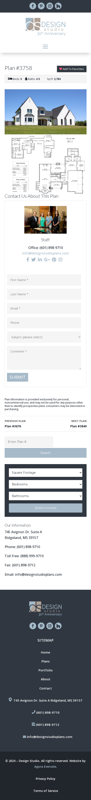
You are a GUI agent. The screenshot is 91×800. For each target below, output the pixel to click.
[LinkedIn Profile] (40, 259)
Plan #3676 (15, 423)
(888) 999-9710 (32, 556)
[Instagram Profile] (60, 259)
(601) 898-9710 (28, 546)
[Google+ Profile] (47, 259)
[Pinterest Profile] (54, 259)
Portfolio (46, 670)
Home (45, 652)
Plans (45, 661)
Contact (45, 688)
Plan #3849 (78, 423)
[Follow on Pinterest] (41, 6)
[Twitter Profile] (33, 259)
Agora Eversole (45, 766)
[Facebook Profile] (27, 259)
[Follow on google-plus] (58, 6)
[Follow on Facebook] (32, 6)
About (45, 679)
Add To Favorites (73, 69)
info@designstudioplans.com (45, 253)
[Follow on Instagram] (49, 6)
